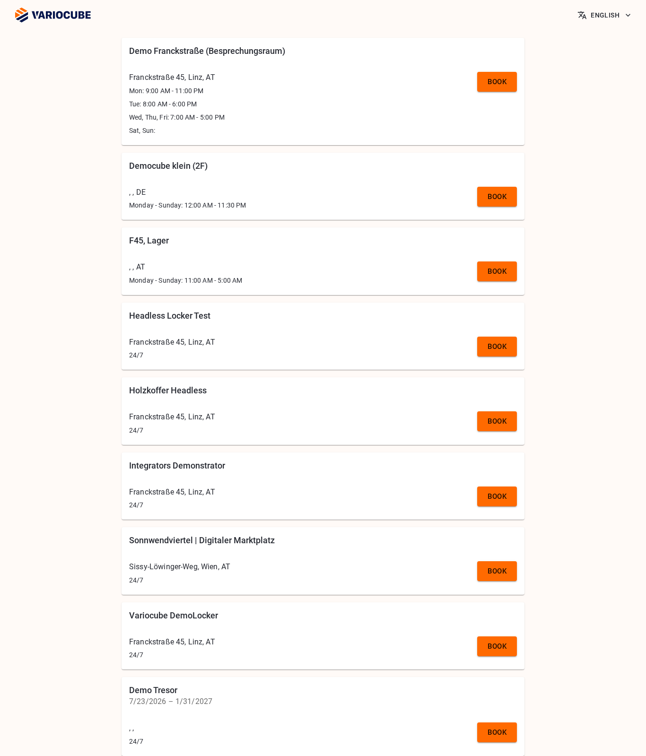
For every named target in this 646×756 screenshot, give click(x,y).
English (605, 15)
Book (497, 82)
